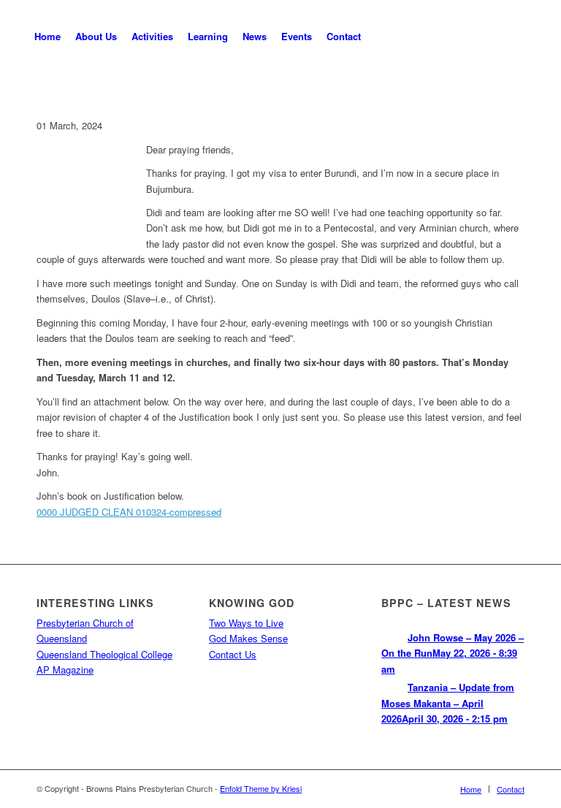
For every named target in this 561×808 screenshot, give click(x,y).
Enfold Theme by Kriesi (261, 788)
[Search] (380, 36)
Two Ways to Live (246, 623)
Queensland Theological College (104, 654)
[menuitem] (47, 36)
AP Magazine (65, 669)
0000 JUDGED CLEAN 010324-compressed (129, 512)
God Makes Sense (248, 638)
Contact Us (232, 654)
